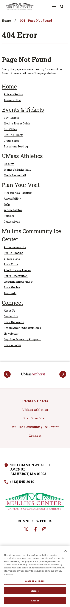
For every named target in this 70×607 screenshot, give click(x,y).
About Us (9, 310)
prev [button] (7, 374)
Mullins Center (20, 6)
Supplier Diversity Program (22, 339)
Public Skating (13, 253)
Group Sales (11, 140)
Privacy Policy (13, 94)
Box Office (10, 129)
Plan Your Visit (21, 184)
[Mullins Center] (35, 501)
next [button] (62, 374)
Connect (12, 302)
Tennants (10, 293)
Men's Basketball (15, 175)
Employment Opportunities (22, 328)
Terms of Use (12, 100)
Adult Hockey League (17, 270)
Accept (35, 600)
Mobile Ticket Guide (17, 123)
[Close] (65, 551)
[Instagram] (44, 529)
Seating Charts (13, 135)
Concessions (12, 221)
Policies (9, 216)
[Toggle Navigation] (54, 6)
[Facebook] (35, 529)
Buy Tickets (11, 117)
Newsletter (11, 333)
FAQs (7, 204)
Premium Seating (16, 146)
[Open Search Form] (61, 6)
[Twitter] (26, 529)
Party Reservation (16, 276)
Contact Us (11, 316)
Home (6, 20)
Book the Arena (14, 322)
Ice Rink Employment (18, 281)
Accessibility (12, 198)
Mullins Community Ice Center (35, 427)
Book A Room (12, 345)
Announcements (15, 247)
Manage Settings (35, 580)
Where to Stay (13, 210)
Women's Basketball (17, 169)
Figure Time (12, 258)
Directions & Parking (18, 193)
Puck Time (11, 264)
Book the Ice (12, 287)
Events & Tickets (23, 109)
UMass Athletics (22, 155)
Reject (35, 590)
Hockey (9, 164)
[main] (35, 186)
